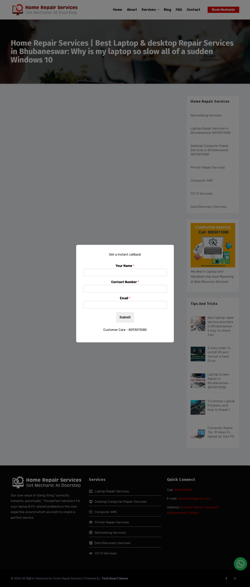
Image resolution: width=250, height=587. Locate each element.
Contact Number (125, 282)
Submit (125, 317)
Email (125, 298)
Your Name (125, 266)
